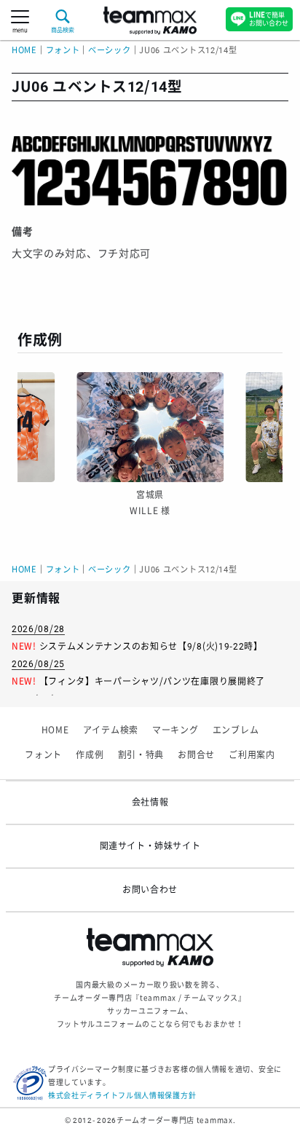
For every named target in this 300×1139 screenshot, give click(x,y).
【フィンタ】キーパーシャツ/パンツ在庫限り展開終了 (152, 682)
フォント (43, 755)
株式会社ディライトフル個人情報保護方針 (122, 1096)
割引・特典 (141, 755)
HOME (24, 50)
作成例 (89, 755)
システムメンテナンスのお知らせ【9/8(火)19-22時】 (151, 647)
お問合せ (196, 755)
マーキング (175, 730)
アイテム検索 (110, 730)
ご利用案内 (252, 755)
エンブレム (236, 730)
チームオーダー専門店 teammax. (176, 1120)
